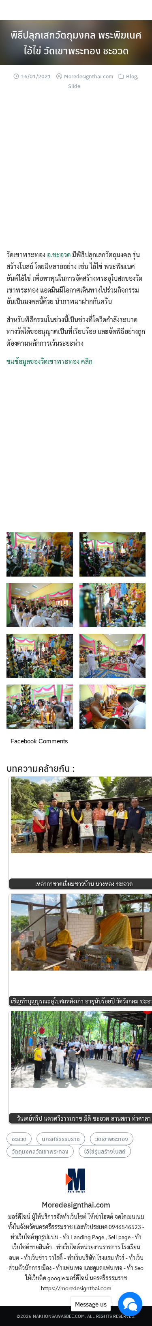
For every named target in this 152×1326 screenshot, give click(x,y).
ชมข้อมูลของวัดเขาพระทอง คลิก (49, 361)
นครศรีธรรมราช (61, 1138)
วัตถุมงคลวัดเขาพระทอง (40, 1151)
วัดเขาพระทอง (111, 1138)
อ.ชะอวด (59, 254)
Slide (74, 86)
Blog (131, 76)
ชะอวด (19, 1138)
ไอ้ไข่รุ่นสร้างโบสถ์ (105, 1151)
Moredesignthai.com (88, 76)
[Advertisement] (76, 173)
